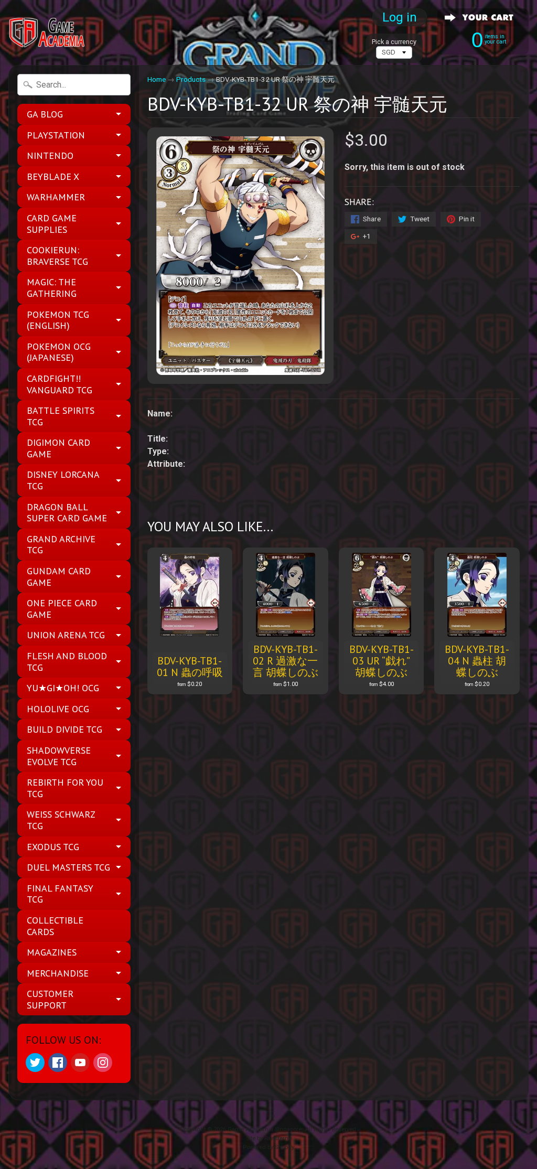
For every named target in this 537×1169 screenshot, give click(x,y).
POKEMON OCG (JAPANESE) (59, 352)
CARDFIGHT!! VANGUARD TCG (59, 384)
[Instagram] (102, 1062)
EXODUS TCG (53, 847)
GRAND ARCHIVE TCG (61, 544)
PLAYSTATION (56, 135)
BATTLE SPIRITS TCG (60, 416)
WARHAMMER (56, 197)
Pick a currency (394, 42)
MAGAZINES (52, 952)
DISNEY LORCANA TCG (63, 480)
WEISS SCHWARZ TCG (61, 820)
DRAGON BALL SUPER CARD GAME (67, 512)
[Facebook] (57, 1062)
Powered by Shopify (268, 1147)
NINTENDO (50, 155)
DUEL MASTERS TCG (68, 867)
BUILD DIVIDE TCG (64, 729)
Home (156, 79)
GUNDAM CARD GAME (59, 576)
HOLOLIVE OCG (58, 709)
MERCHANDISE (58, 973)
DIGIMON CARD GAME (58, 448)
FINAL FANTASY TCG (60, 894)
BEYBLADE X (53, 176)
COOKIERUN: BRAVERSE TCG (57, 255)
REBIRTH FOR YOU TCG (65, 788)
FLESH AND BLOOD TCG (67, 661)
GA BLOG (45, 114)
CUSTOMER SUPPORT (50, 999)
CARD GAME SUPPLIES (52, 223)
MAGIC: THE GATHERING (52, 287)
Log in (399, 17)
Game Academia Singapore (265, 1129)
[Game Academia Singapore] (47, 33)
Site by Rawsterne (269, 1138)
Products (191, 79)
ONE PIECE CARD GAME (62, 608)
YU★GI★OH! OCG (63, 688)
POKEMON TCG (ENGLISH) (58, 320)
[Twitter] (35, 1062)
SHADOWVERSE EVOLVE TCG (59, 756)
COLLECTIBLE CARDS (55, 926)
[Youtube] (80, 1062)
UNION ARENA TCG (66, 635)
